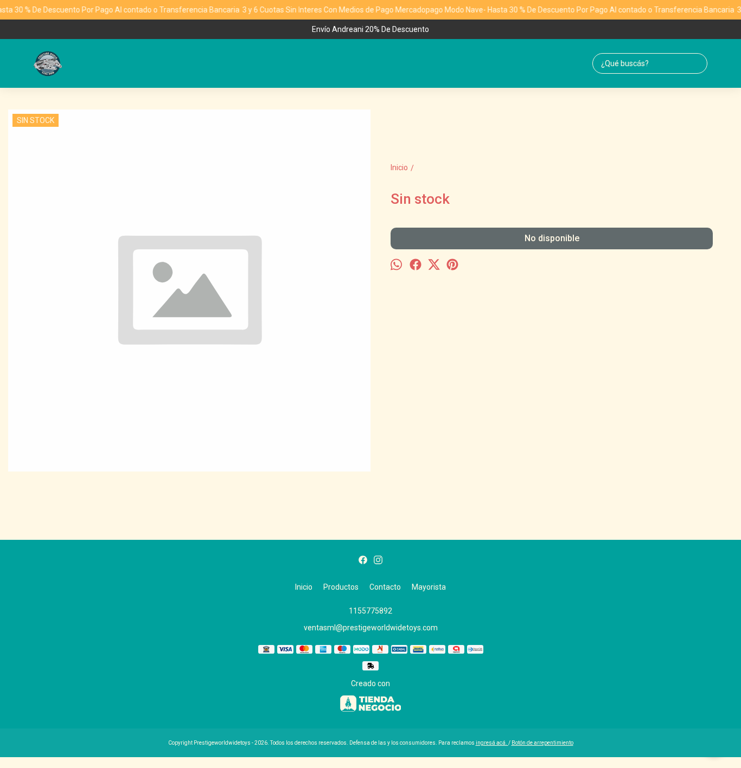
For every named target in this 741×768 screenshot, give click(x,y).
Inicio (303, 587)
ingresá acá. (492, 743)
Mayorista (429, 587)
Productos (341, 587)
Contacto (385, 587)
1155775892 (370, 610)
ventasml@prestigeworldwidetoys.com (371, 627)
